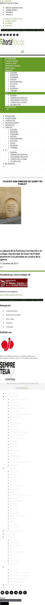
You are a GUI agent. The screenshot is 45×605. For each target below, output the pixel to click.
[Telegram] (11, 35)
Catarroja (14, 491)
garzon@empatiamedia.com (11, 295)
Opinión (13, 96)
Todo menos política (19, 100)
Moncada (14, 444)
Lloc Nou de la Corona (21, 494)
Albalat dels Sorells (20, 399)
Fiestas (13, 80)
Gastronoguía (16, 82)
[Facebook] (1, 35)
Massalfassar (16, 435)
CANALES (10, 536)
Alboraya (14, 402)
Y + (6, 93)
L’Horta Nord (11, 61)
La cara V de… (16, 105)
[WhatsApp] (17, 35)
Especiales (10, 68)
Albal (12, 473)
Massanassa (16, 500)
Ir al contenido (5, 1)
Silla (12, 521)
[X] (14, 35)
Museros (14, 447)
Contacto (9, 14)
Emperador (15, 423)
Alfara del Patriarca (20, 408)
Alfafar (13, 482)
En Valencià (10, 107)
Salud (12, 86)
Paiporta (14, 506)
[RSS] (7, 35)
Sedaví (13, 518)
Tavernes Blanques (19, 462)
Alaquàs (14, 470)
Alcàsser (14, 476)
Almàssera (15, 411)
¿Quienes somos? (11, 10)
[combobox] (11, 600)
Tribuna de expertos (18, 98)
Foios (12, 426)
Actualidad (10, 58)
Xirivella (14, 527)
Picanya (14, 509)
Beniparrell (15, 485)
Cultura (13, 73)
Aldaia (13, 479)
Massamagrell (17, 438)
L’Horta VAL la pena (20, 578)
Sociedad (14, 89)
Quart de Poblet (18, 515)
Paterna (14, 450)
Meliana (14, 441)
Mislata (13, 503)
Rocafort (14, 459)
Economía (14, 77)
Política (13, 84)
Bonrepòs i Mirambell (20, 414)
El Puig (13, 420)
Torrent (13, 524)
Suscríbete (9, 12)
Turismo (13, 91)
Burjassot (14, 417)
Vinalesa (14, 464)
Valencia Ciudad (12, 66)
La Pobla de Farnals (19, 432)
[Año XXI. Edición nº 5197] (14, 8)
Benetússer (15, 488)
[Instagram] (4, 35)
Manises (14, 497)
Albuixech (15, 405)
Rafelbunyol (16, 456)
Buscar (7, 109)
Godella (14, 429)
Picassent (15, 512)
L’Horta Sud (10, 63)
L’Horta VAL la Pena (18, 102)
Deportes (14, 75)
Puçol (13, 453)
